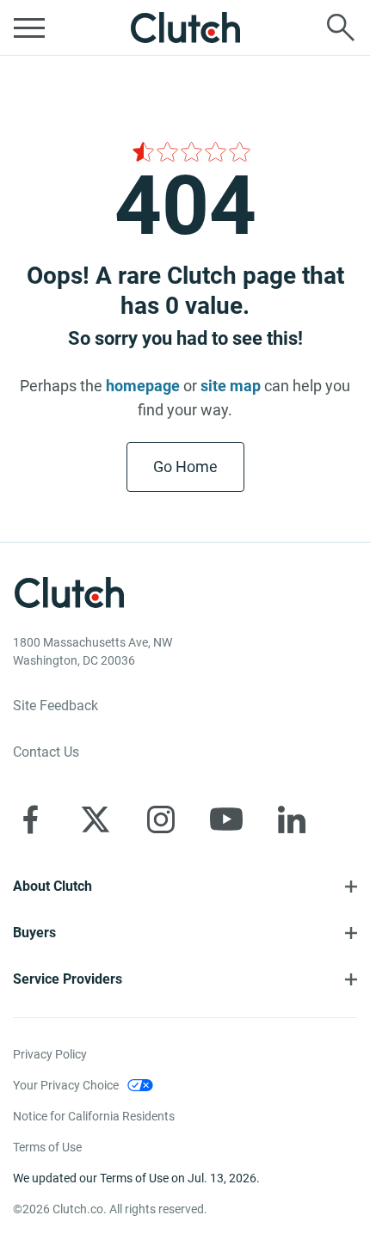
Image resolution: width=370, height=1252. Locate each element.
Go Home (185, 466)
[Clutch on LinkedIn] (291, 819)
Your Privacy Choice (66, 1085)
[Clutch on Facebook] (30, 819)
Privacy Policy (50, 1054)
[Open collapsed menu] (29, 27)
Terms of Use (47, 1147)
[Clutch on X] (95, 819)
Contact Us (46, 752)
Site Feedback (55, 705)
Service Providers (67, 979)
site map (230, 386)
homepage (143, 386)
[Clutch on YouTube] (226, 819)
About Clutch (52, 886)
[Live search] (340, 27)
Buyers (34, 932)
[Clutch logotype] (185, 27)
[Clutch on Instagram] (161, 819)
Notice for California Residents (94, 1116)
